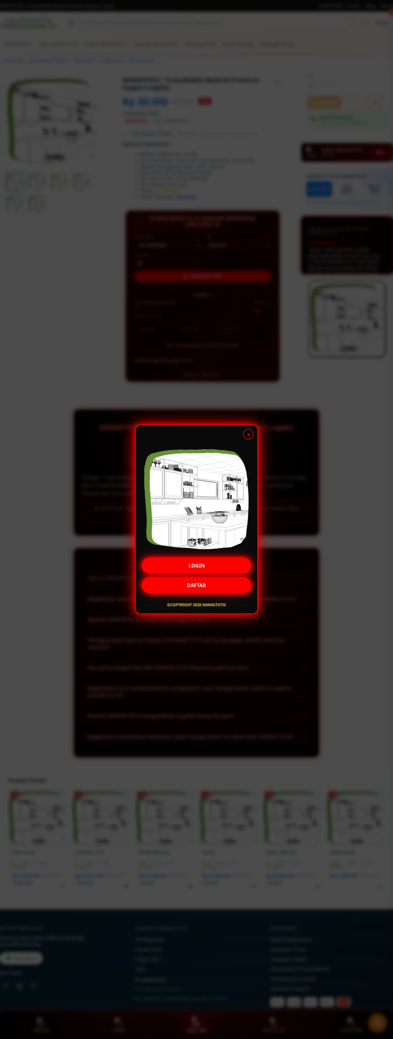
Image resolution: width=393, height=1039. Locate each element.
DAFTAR (196, 584)
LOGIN (197, 564)
